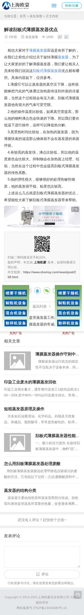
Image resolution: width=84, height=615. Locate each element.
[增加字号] (60, 37)
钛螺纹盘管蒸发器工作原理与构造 (45, 317)
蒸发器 (63, 57)
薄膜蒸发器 (38, 50)
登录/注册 (71, 5)
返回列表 (39, 306)
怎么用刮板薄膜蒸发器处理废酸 (32, 463)
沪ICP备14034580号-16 (50, 608)
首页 (23, 16)
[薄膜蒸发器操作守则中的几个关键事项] (17, 360)
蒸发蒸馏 (36, 16)
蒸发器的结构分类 (20, 490)
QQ (37, 290)
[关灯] (78, 595)
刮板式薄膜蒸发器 (47, 71)
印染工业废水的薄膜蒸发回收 (30, 382)
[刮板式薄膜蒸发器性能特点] (17, 442)
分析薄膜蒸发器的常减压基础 (41, 324)
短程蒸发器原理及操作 (24, 409)
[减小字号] (66, 37)
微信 (46, 290)
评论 (45, 574)
